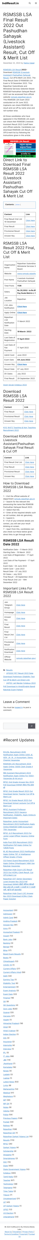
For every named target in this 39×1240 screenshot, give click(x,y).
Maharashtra (8, 1089)
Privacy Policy (28, 1232)
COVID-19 (7, 965)
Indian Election (9, 1034)
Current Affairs (9, 969)
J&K (5, 1060)
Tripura (6, 1195)
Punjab (6, 1122)
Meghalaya (8, 1096)
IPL (4, 1053)
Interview (7, 1049)
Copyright (24, 1234)
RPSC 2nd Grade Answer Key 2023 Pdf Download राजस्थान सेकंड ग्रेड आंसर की (18, 785)
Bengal (6, 947)
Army (5, 928)
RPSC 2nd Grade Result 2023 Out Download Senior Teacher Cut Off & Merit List (18, 794)
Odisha (6, 1111)
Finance (6, 998)
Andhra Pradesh (10, 921)
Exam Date (8, 994)
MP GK (6, 1104)
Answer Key (8, 925)
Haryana (7, 1016)
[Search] (31, 726)
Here (32, 231)
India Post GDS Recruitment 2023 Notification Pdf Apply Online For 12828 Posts (17, 845)
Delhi (5, 976)
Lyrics (5, 1085)
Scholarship (8, 1151)
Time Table (8, 1191)
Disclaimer (17, 1232)
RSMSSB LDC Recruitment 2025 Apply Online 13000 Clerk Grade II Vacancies (18, 766)
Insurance (7, 1042)
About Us (8, 1232)
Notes (5, 1107)
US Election (8, 1213)
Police (5, 1115)
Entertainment (9, 987)
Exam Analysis (9, 990)
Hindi (5, 1027)
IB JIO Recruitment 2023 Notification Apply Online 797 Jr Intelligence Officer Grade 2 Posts (19, 854)
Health (6, 1020)
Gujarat (6, 1012)
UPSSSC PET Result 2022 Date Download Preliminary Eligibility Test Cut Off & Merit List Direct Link (19, 676)
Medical (6, 1093)
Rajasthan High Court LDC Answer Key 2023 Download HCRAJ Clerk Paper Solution (18, 896)
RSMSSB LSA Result (12, 70)
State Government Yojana (14, 1169)
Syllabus (7, 1173)
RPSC (5, 1144)
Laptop (6, 1078)
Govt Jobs (7, 1009)
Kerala (6, 1071)
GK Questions (9, 1005)
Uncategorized (9, 1198)
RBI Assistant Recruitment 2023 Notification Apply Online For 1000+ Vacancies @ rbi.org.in (18, 776)
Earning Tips (8, 980)
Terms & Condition (11, 1234)
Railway (6, 1126)
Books (6, 958)
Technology (8, 1184)
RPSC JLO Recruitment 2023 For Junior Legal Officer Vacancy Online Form (18, 836)
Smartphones (9, 1158)
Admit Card (8, 918)
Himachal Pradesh (11, 1023)
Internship (7, 1045)
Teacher (6, 1180)
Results (9, 670)
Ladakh (6, 1074)
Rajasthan (7, 1129)
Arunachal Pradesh (11, 932)
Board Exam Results (12, 954)
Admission (7, 914)
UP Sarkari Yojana (11, 1206)
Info (4, 1038)
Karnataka (7, 1067)
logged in (19, 707)
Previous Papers (10, 1118)
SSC (5, 1162)
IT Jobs (6, 1056)
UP (4, 1202)
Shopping (7, 1155)
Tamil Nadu (8, 1177)
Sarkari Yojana (9, 1147)
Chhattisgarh (8, 961)
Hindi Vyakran (9, 1031)
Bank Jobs (7, 939)
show (18, 204)
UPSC (5, 1209)
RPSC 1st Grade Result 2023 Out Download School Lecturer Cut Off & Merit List (19, 803)
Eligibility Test (9, 983)
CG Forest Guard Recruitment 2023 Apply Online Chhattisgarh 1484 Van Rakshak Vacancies (19, 863)
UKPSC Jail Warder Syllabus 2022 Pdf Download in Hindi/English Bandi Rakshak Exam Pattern (19, 686)
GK (4, 1001)
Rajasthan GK (9, 1133)
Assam (6, 936)
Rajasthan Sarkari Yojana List (16, 1136)
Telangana (7, 1188)
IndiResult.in (10, 3)
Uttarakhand (8, 1217)
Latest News (8, 1082)
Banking (6, 943)
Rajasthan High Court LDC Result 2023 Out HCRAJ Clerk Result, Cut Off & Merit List (18, 872)
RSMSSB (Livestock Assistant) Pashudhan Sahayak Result (16, 75)
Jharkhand (7, 1063)
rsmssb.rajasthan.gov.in (21, 97)
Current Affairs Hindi (12, 972)
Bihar (5, 950)
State (5, 1166)
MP (4, 1100)
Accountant (8, 910)
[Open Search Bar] (30, 3)
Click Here (30, 220)
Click (28, 231)
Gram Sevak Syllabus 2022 (15, 385)
